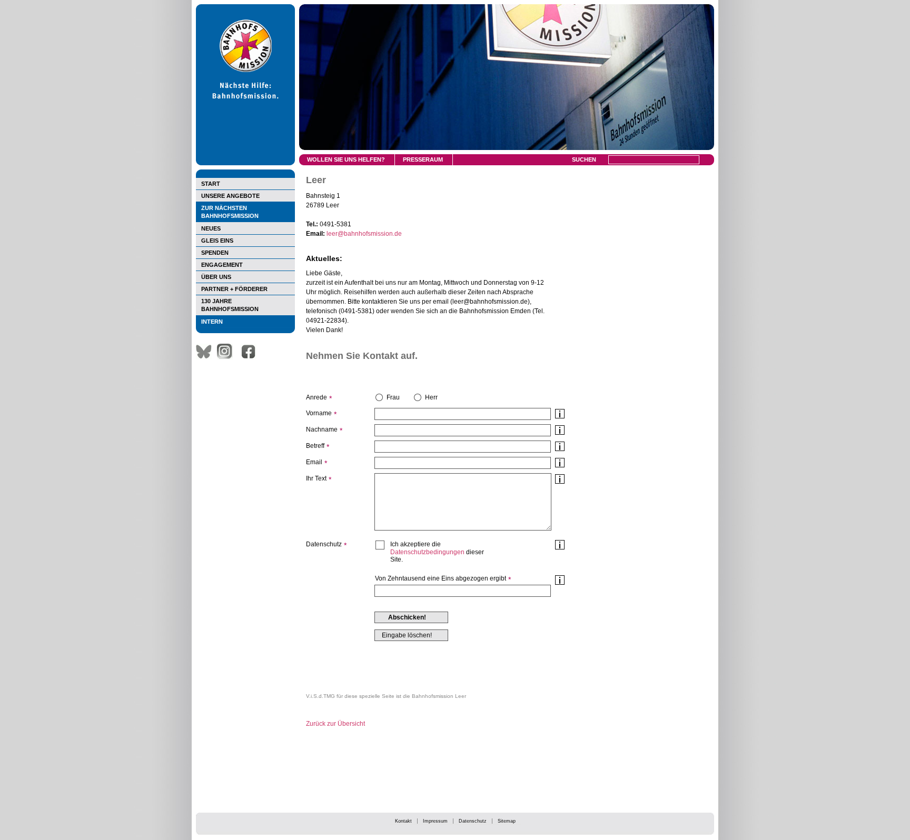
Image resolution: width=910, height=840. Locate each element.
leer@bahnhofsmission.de (364, 233)
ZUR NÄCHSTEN (230, 212)
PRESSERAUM (423, 159)
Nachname (322, 429)
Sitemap (507, 821)
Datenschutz (473, 821)
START (210, 184)
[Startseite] (245, 163)
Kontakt (403, 821)
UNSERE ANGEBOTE (230, 196)
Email (314, 462)
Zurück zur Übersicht (335, 723)
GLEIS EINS (217, 240)
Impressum (435, 821)
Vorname (319, 413)
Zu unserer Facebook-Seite (251, 351)
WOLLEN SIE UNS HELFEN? (346, 159)
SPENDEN (215, 252)
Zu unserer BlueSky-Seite (206, 351)
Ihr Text (316, 478)
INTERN (212, 321)
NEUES (211, 228)
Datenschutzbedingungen (427, 552)
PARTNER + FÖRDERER (234, 289)
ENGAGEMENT (222, 265)
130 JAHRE (230, 305)
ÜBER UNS (216, 277)
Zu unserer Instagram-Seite (227, 351)
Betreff (315, 445)
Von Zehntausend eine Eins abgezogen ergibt (440, 578)
